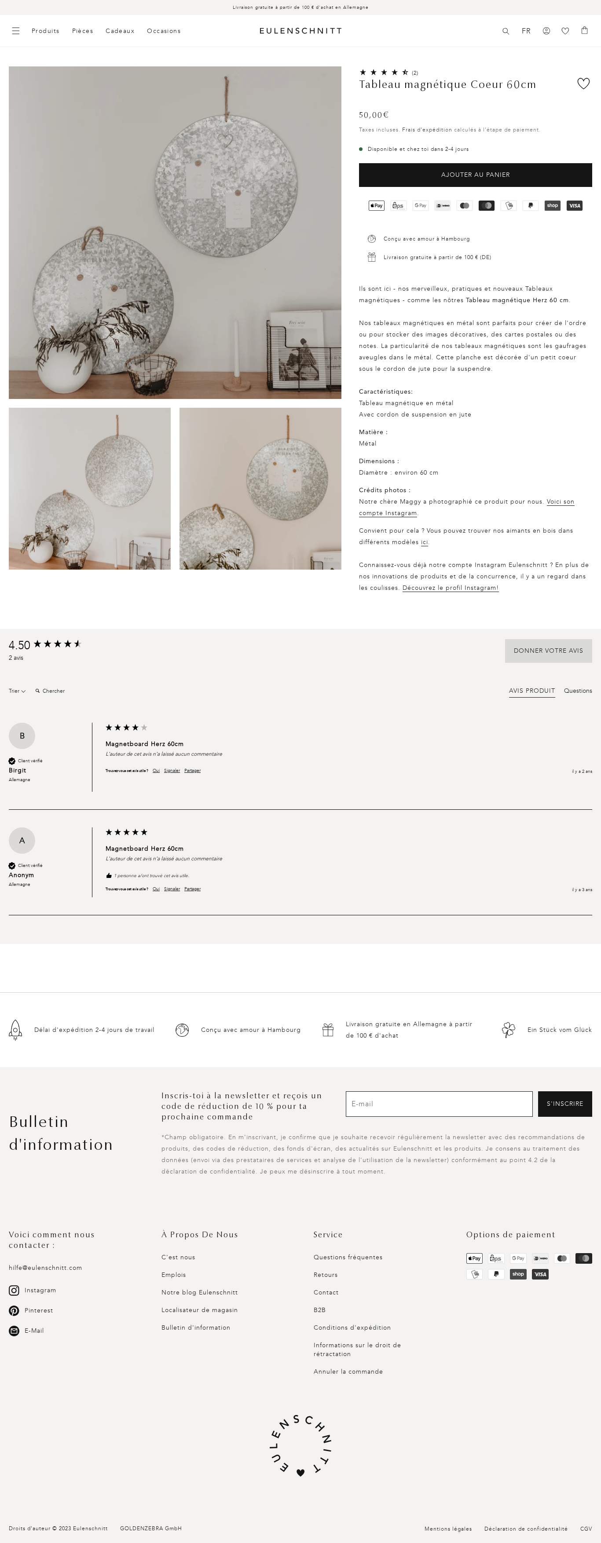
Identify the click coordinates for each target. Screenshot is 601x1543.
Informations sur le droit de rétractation (357, 1350)
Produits (46, 31)
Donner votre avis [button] (548, 650)
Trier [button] (15, 691)
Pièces (83, 31)
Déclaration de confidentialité (526, 1529)
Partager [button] (192, 770)
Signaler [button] (172, 770)
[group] (55, 646)
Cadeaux (120, 31)
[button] (506, 31)
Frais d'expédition (427, 130)
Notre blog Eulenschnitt (199, 1292)
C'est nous (178, 1257)
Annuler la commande (348, 1371)
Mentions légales (448, 1529)
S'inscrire (565, 1104)
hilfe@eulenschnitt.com (45, 1268)
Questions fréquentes (348, 1257)
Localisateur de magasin (199, 1310)
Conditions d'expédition (352, 1327)
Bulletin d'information (196, 1327)
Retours (326, 1275)
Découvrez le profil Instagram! (451, 588)
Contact (326, 1292)
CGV (586, 1529)
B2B (320, 1310)
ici (424, 542)
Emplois (173, 1275)
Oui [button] (156, 770)
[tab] (532, 692)
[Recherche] (506, 31)
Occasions (164, 31)
